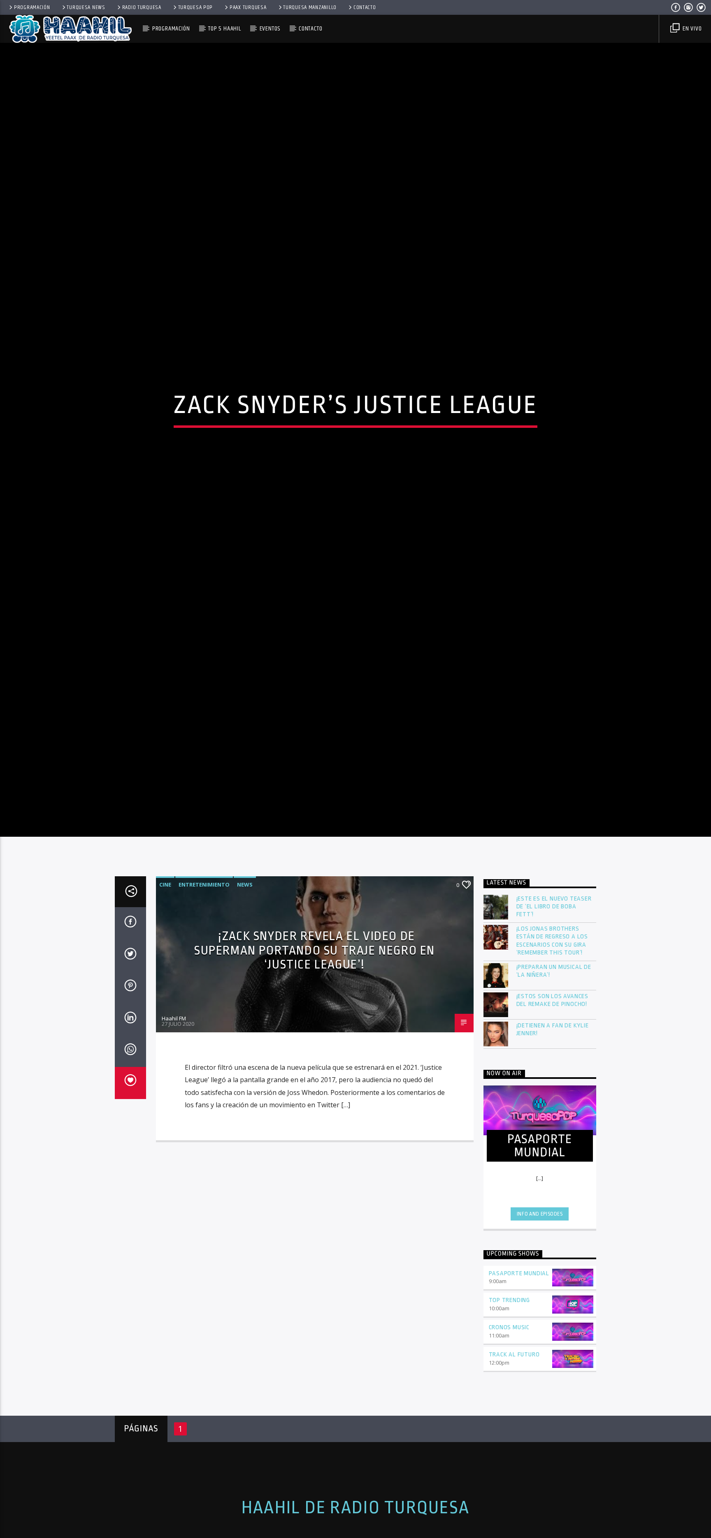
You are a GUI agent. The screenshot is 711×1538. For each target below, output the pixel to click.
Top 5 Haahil (224, 28)
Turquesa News (86, 7)
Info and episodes (540, 1279)
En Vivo (691, 28)
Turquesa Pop (195, 7)
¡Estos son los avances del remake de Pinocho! (552, 1065)
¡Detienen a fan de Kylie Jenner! (552, 1094)
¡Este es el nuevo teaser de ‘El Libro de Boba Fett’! (554, 971)
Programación (32, 7)
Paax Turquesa (248, 7)
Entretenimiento (204, 949)
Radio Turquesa (141, 7)
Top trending (509, 1365)
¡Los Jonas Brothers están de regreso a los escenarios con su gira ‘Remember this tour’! (552, 1005)
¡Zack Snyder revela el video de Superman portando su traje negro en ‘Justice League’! (314, 1015)
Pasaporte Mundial (519, 1338)
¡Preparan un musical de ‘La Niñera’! (553, 1036)
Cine (165, 949)
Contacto (364, 7)
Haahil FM (174, 1083)
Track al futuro (514, 1419)
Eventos (270, 28)
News (245, 949)
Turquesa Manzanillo (310, 7)
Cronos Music (509, 1392)
